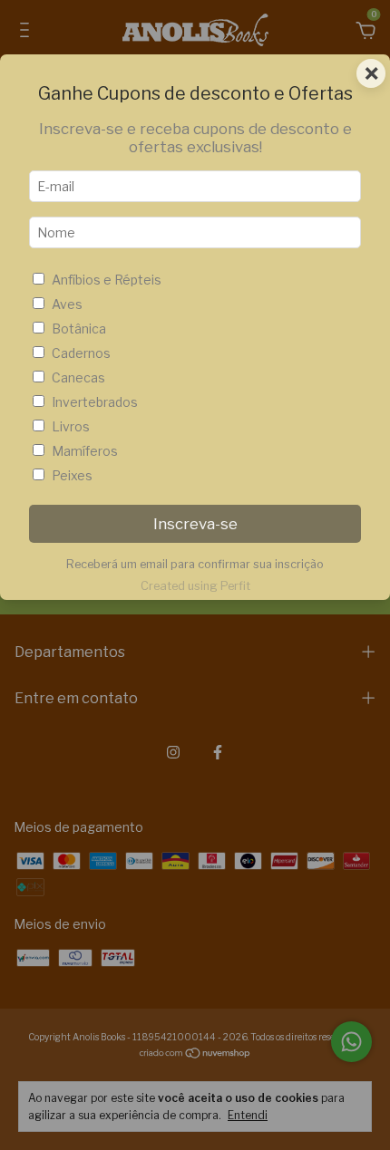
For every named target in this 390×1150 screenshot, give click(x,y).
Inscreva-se (195, 524)
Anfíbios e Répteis (106, 279)
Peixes (72, 475)
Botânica (79, 328)
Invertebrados (95, 402)
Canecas (78, 377)
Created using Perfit (195, 586)
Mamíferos (85, 451)
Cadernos (81, 353)
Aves (67, 304)
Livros (71, 426)
